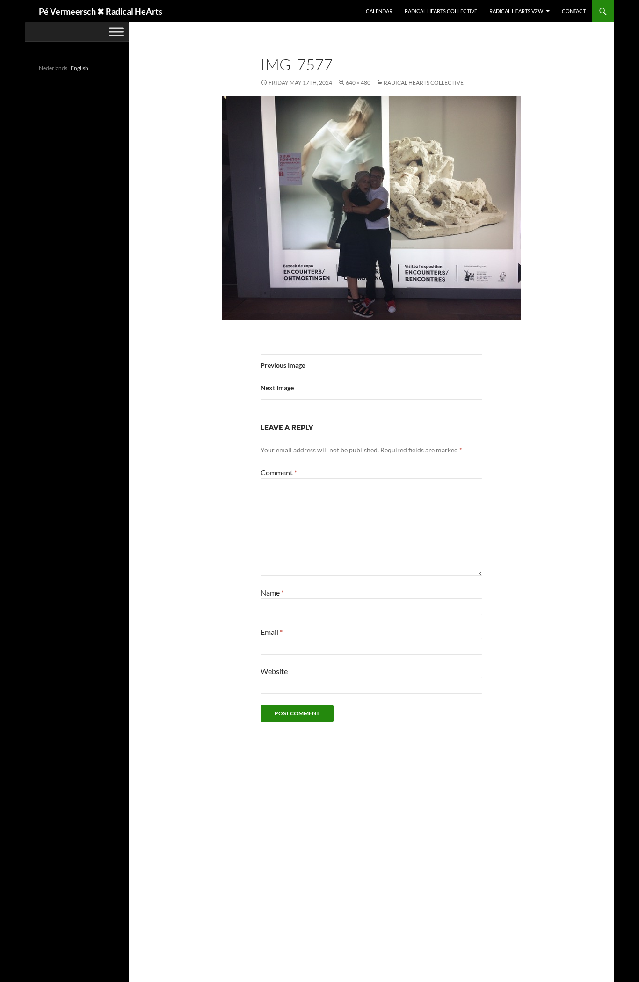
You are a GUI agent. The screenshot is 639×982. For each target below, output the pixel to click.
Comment (279, 472)
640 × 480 (358, 82)
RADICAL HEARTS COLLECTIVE (441, 11)
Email (272, 631)
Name (272, 592)
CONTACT (574, 11)
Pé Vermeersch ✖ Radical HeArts (100, 11)
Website (274, 671)
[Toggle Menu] (116, 31)
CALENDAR (379, 11)
